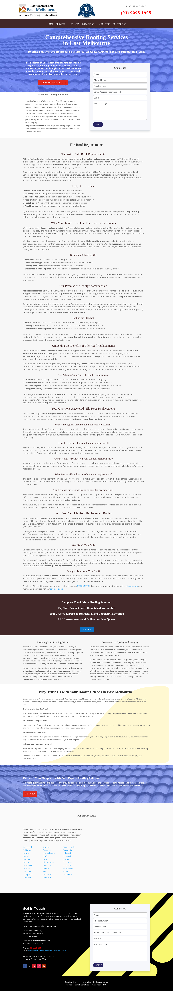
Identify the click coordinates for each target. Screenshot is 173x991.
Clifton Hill (27, 871)
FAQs (105, 985)
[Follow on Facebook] (25, 966)
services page (56, 589)
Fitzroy (45, 859)
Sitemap (69, 985)
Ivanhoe (46, 868)
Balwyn (26, 853)
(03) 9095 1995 (136, 12)
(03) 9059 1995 (84, 586)
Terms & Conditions (81, 985)
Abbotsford (27, 847)
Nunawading (68, 850)
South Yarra (67, 862)
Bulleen (26, 862)
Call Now (86, 629)
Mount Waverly (69, 847)
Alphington (27, 850)
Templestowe (68, 868)
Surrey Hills (67, 865)
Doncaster (47, 850)
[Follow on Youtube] (44, 966)
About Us (104, 24)
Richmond (67, 853)
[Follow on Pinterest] (34, 966)
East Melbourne (49, 853)
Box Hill (26, 856)
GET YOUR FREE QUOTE (53, 82)
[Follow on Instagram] (39, 966)
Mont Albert (47, 877)
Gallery (75, 24)
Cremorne (27, 877)
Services (61, 24)
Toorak (66, 871)
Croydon (46, 847)
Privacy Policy (96, 985)
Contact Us (119, 24)
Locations (88, 24)
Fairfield (46, 856)
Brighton (26, 859)
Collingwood (27, 874)
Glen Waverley (48, 862)
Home (50, 24)
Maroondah (47, 874)
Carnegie (26, 868)
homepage (132, 586)
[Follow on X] (29, 966)
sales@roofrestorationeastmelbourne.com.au (47, 951)
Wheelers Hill (68, 874)
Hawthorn (47, 865)
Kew (44, 871)
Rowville (66, 859)
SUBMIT (98, 124)
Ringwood (67, 856)
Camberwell (27, 865)
